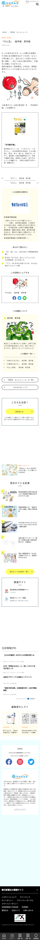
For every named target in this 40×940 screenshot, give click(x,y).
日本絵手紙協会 (10, 217)
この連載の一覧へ (26, 353)
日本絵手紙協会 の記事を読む (15, 238)
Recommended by (21, 699)
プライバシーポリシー (10, 903)
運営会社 (5, 910)
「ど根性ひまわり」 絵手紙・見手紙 (19, 364)
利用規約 (25, 907)
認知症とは (19, 411)
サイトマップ (25, 897)
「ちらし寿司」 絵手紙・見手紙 (18, 367)
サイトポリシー (7, 900)
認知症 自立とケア (23, 465)
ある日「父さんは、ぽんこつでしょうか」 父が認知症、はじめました (21, 258)
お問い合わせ (28, 910)
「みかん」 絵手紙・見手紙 (20, 183)
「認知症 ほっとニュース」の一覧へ (20, 380)
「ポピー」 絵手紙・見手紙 (20, 178)
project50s (6, 727)
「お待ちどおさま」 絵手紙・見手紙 (19, 360)
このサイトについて (20, 809)
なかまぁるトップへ (20, 387)
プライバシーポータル (25, 900)
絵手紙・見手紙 (6, 38)
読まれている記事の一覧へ (19, 571)
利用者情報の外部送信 (10, 907)
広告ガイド (16, 910)
